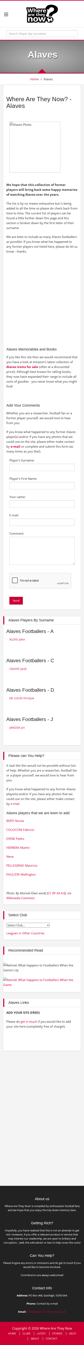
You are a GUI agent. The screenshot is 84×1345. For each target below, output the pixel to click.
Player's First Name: (23, 479)
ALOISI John (17, 639)
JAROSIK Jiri (17, 727)
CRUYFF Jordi (18, 669)
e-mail (15, 446)
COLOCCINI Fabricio (20, 830)
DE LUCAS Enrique (21, 698)
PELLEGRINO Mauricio (22, 865)
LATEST (41, 1333)
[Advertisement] (42, 300)
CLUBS (26, 1333)
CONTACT (51, 1338)
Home (34, 79)
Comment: (16, 533)
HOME (12, 1333)
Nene (10, 856)
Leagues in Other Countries (25, 933)
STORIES (57, 1333)
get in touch (29, 1021)
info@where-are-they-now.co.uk (46, 1312)
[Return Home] (42, 13)
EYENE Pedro (15, 839)
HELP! (72, 1333)
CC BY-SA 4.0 (56, 893)
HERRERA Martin (18, 848)
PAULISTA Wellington (21, 874)
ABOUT (35, 1338)
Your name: (17, 497)
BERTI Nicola (15, 821)
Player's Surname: (21, 460)
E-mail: (14, 515)
